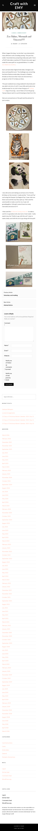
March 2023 (5, 541)
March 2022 (5, 579)
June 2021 (5, 611)
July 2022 (5, 565)
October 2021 (6, 597)
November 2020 (7, 636)
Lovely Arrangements (8, 413)
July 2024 (5, 491)
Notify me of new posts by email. (9, 377)
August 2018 (6, 717)
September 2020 (7, 643)
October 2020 (6, 639)
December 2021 (7, 590)
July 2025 (5, 453)
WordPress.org (6, 779)
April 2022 (5, 576)
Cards (14, 33)
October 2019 (6, 678)
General (4, 753)
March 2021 (5, 622)
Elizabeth (15, 43)
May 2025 (5, 460)
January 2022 (6, 586)
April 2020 (5, 660)
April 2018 (5, 728)
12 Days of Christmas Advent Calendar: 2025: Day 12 (18, 416)
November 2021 (7, 594)
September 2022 (7, 558)
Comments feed (7, 775)
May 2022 (5, 572)
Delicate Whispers (7, 409)
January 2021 (6, 629)
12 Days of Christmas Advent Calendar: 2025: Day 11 (18, 420)
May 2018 (5, 724)
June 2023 (5, 530)
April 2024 (5, 502)
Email (6, 350)
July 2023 (5, 527)
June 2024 (5, 495)
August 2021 (6, 604)
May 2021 (5, 615)
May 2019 (5, 696)
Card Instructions (7, 743)
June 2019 (5, 692)
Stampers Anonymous (8, 757)
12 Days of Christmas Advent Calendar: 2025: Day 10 (18, 423)
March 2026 (5, 435)
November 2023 (7, 512)
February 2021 (6, 625)
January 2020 (6, 671)
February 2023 (6, 544)
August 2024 (6, 488)
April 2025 (5, 463)
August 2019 (6, 685)
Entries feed (5, 772)
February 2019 (6, 703)
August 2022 (6, 562)
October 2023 (6, 516)
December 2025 (7, 442)
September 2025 (7, 449)
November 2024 (7, 477)
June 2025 (5, 456)
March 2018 (5, 731)
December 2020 (7, 632)
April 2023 (5, 537)
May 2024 (5, 498)
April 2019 (5, 699)
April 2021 (5, 618)
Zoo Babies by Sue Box (9, 64)
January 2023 (6, 548)
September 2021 (7, 601)
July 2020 (5, 650)
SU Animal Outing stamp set (19, 211)
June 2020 (5, 653)
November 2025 (7, 446)
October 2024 (6, 481)
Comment (7, 324)
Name (6, 345)
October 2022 (6, 555)
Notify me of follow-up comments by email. (9, 365)
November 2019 (7, 675)
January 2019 (6, 706)
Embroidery (21, 33)
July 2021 (5, 608)
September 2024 (7, 484)
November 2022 (7, 551)
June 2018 (5, 720)
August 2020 (6, 646)
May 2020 (5, 657)
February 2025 (6, 470)
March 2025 (5, 467)
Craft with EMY (19, 6)
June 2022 (5, 569)
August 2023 (6, 523)
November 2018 (7, 713)
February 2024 (6, 509)
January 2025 (6, 474)
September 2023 (7, 520)
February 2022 (6, 583)
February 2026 (6, 438)
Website (6, 355)
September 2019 (7, 682)
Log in (4, 769)
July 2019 (5, 689)
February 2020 (6, 668)
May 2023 (5, 534)
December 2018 (7, 710)
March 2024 (5, 505)
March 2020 (5, 664)
